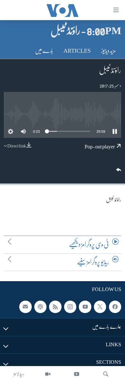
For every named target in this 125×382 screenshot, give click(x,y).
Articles (77, 50)
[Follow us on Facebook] (115, 307)
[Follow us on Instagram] (70, 307)
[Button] (118, 171)
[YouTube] (76, 374)
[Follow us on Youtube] (85, 307)
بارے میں (44, 50)
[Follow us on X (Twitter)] (100, 307)
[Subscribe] (25, 307)
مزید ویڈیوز (108, 50)
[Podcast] (40, 307)
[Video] (47, 374)
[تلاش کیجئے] (105, 374)
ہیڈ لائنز (18, 374)
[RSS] (55, 307)
